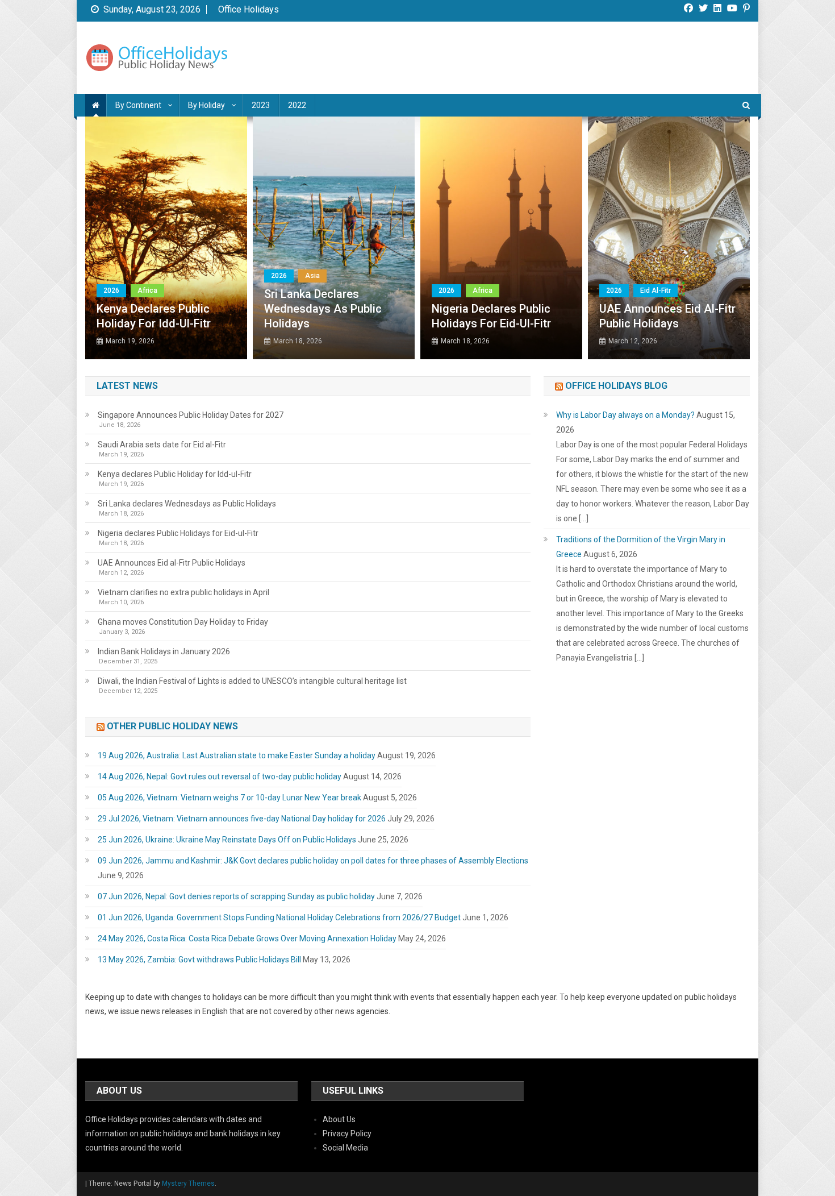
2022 (297, 105)
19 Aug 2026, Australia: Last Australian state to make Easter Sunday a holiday (236, 755)
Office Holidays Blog (616, 385)
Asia (312, 276)
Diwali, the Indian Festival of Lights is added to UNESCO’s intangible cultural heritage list (252, 681)
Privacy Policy (347, 1133)
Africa (147, 290)
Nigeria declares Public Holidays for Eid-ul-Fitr (491, 316)
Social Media (345, 1147)
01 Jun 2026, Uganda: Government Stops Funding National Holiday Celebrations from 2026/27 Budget (279, 917)
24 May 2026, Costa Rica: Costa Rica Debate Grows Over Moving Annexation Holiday (247, 938)
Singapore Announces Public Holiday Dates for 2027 (190, 415)
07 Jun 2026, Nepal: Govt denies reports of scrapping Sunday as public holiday (236, 896)
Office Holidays (248, 9)
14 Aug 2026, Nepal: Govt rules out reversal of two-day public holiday (219, 776)
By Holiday (206, 105)
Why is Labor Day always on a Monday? (625, 415)
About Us (339, 1119)
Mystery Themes (188, 1183)
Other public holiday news (172, 726)
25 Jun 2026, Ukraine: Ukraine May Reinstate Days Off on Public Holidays (227, 839)
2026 (111, 290)
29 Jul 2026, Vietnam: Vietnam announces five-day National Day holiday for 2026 (242, 818)
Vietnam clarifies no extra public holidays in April (183, 592)
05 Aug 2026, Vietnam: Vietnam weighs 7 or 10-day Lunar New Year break (229, 797)
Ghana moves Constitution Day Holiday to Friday (183, 621)
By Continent (138, 105)
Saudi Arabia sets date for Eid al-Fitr (162, 444)
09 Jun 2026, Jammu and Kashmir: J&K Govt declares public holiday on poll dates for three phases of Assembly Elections (313, 860)
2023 (261, 105)
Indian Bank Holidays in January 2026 (164, 651)
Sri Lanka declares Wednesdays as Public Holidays (323, 308)
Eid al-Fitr (655, 290)
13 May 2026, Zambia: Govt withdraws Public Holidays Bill (199, 959)
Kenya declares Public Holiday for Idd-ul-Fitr (154, 316)
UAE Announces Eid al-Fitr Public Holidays (667, 316)
